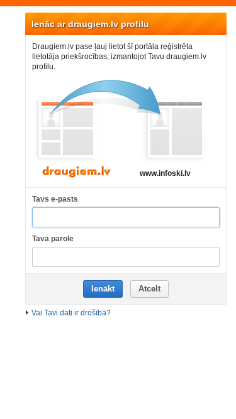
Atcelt (149, 288)
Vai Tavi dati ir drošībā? (71, 312)
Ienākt (103, 288)
